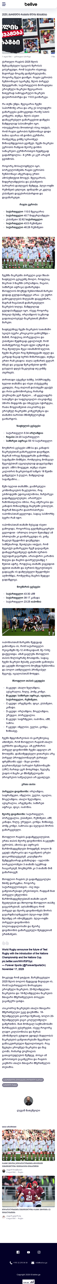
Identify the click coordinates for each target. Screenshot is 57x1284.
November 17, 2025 (13, 969)
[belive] (31, 4)
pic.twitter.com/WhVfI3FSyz (17, 961)
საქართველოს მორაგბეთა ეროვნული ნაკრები (23, 1080)
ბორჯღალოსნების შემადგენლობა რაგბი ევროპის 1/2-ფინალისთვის (26, 1211)
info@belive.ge (41, 1263)
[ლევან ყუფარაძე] (3, 1217)
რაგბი (20, 1172)
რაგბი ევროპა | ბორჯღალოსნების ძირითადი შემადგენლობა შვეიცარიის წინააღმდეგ (22, 1164)
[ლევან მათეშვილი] (3, 1171)
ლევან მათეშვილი (28, 1110)
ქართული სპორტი (22, 56)
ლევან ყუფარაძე (14, 1216)
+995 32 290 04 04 (20, 1263)
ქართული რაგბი (10, 1085)
